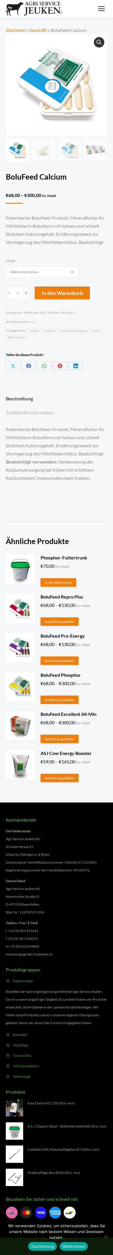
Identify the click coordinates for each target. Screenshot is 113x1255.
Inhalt (10, 261)
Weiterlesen (74, 1246)
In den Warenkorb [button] (58, 582)
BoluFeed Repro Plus (62, 596)
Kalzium (50, 330)
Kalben (35, 330)
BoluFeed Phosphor (61, 675)
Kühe (96, 330)
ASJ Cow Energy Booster (66, 753)
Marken (54, 312)
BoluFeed (31, 312)
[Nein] (106, 1237)
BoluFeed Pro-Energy (63, 636)
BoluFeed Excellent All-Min (68, 714)
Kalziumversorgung (74, 330)
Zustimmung (42, 1246)
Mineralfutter (16, 337)
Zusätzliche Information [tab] (30, 412)
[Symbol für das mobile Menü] (101, 8)
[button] (99, 42)
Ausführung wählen (59, 621)
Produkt (67, 312)
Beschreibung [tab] (19, 398)
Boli (43, 312)
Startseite (15, 30)
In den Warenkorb (62, 293)
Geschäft (38, 30)
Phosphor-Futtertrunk (64, 557)
